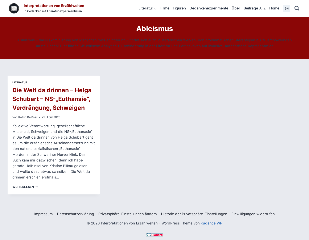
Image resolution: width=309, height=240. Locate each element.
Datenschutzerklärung (75, 214)
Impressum (43, 214)
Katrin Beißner (27, 117)
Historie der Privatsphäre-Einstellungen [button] (194, 214)
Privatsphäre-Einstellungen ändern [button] (127, 214)
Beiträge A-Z (255, 8)
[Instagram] (286, 8)
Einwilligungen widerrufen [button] (253, 214)
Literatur (19, 82)
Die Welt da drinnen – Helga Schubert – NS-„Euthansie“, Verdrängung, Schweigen (51, 99)
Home (274, 8)
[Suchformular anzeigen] (296, 8)
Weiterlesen (25, 187)
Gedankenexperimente (208, 8)
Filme (164, 8)
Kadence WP (211, 223)
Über (236, 8)
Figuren (179, 8)
